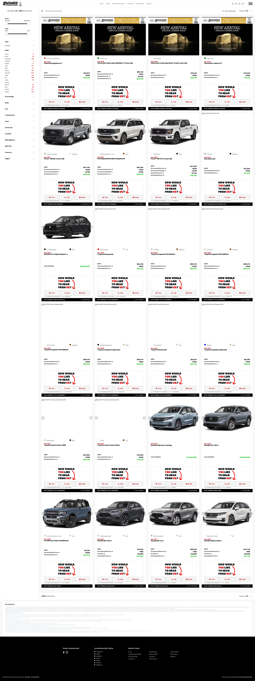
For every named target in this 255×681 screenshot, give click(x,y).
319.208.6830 (246, 204)
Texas (98, 654)
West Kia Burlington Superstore (215, 204)
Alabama (99, 665)
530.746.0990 (139, 586)
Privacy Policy (27, 617)
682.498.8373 (86, 204)
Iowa (97, 658)
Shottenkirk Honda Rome (159, 490)
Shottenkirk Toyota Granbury (107, 299)
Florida (98, 663)
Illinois (98, 660)
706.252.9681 (191, 457)
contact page (124, 631)
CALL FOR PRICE (49, 266)
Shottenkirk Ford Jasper (52, 586)
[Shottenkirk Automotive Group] (12, 3)
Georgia (99, 656)
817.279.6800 (139, 299)
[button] (91, 131)
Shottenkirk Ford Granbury (53, 204)
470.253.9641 (86, 586)
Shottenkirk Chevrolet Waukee (54, 108)
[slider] (6, 23)
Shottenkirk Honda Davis (106, 586)
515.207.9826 (86, 108)
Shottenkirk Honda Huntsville (54, 299)
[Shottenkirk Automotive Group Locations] (238, 3)
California (99, 652)
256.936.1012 (85, 266)
